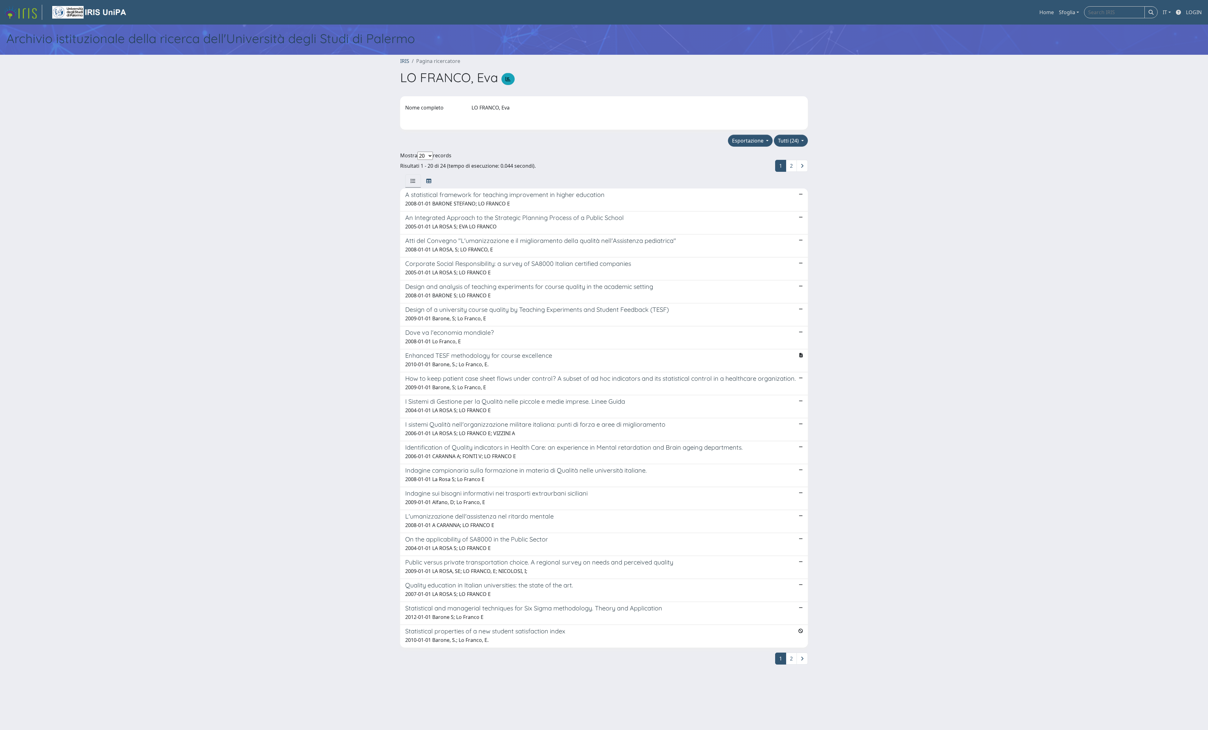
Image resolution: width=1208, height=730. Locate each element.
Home (1046, 12)
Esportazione (748, 140)
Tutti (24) (789, 140)
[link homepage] (23, 12)
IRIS (404, 61)
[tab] (413, 181)
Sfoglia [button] (1067, 12)
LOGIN (1194, 12)
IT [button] (1165, 12)
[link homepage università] (89, 12)
